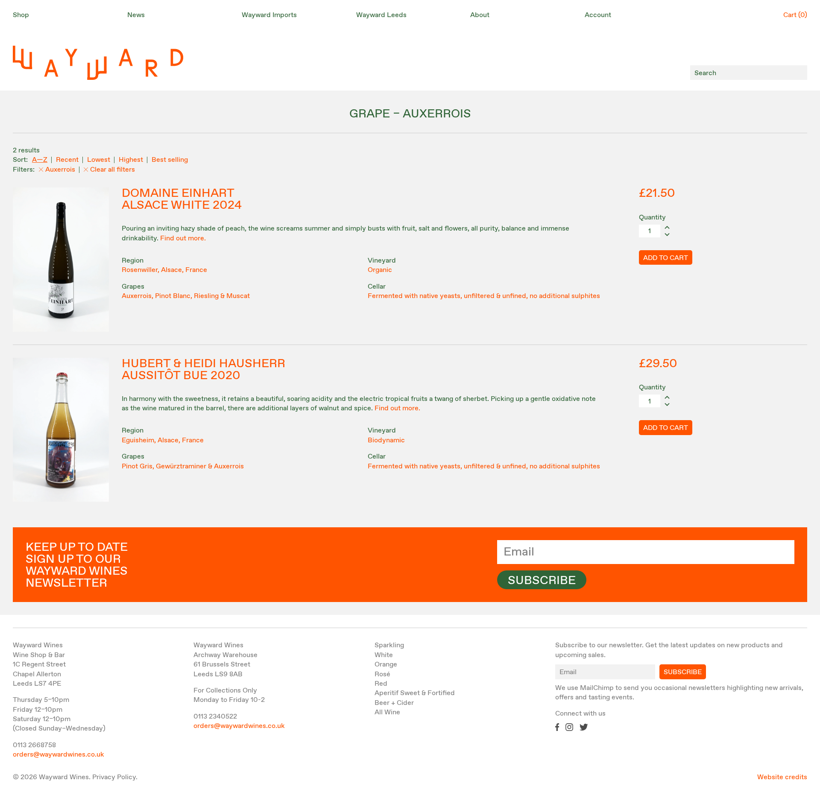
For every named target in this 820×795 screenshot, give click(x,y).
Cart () (795, 15)
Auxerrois (60, 169)
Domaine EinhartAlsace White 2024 (182, 199)
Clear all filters (112, 169)
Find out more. (183, 238)
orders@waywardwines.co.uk (58, 754)
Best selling (170, 159)
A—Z (39, 159)
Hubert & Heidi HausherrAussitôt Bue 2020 (203, 370)
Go (798, 72)
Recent (67, 159)
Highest (131, 159)
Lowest (98, 159)
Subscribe (542, 581)
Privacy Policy (114, 777)
